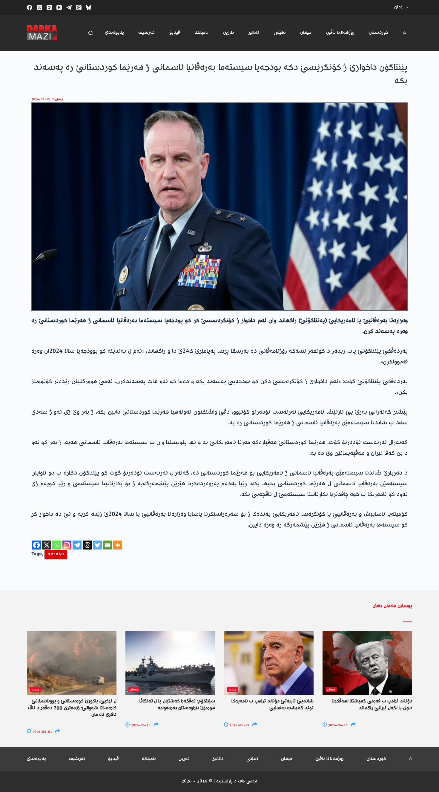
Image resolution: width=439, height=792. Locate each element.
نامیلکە (201, 32)
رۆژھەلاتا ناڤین (340, 32)
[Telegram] (69, 7)
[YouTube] (59, 7)
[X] (46, 545)
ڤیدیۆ (174, 32)
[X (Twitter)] (39, 7)
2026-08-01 (42, 732)
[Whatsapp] (56, 545)
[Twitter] (97, 545)
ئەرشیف (146, 32)
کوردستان (379, 32)
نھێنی (280, 32)
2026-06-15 (239, 725)
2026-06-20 (140, 725)
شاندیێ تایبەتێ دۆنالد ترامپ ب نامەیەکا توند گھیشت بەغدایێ (272, 704)
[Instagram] (49, 7)
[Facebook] (29, 7)
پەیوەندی (114, 32)
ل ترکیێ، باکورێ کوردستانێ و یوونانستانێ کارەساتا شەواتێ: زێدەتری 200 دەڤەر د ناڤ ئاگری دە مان (72, 708)
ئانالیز (253, 32)
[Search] (90, 33)
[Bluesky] (88, 7)
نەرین (228, 32)
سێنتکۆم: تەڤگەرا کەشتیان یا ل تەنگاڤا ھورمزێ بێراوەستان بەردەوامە (177, 704)
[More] (117, 545)
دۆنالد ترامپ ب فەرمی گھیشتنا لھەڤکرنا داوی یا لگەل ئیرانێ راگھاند (372, 704)
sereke (55, 554)
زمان (398, 7)
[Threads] (79, 7)
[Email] (107, 545)
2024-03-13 (40, 99)
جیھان (305, 32)
